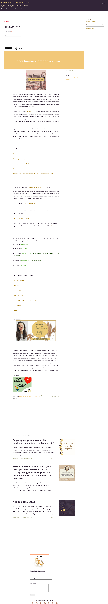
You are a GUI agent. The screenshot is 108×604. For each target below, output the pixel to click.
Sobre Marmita (17, 305)
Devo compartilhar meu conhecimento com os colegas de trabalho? (33, 173)
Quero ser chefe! (18, 168)
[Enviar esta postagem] (41, 396)
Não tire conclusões (19, 154)
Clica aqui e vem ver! (30, 203)
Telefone (7, 43)
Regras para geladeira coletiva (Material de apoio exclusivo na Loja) (33, 442)
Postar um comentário (26, 458)
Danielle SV (23, 265)
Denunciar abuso (90, 28)
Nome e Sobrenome (9, 35)
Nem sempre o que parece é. (21, 159)
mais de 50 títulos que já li (37, 187)
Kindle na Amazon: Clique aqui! (22, 218)
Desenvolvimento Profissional (72, 77)
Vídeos (15, 310)
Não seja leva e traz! (24, 501)
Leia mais (52, 458)
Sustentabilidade (18, 295)
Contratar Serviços (18, 280)
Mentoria (68, 79)
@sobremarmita (26, 253)
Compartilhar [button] (69, 70)
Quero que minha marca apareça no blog (25, 300)
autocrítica (30, 111)
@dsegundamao (25, 260)
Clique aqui (54, 226)
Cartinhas (16, 285)
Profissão (7, 40)
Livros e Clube (17, 290)
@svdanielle (24, 244)
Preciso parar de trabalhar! (21, 163)
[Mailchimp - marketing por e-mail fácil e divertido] (19, 49)
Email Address (8, 31)
